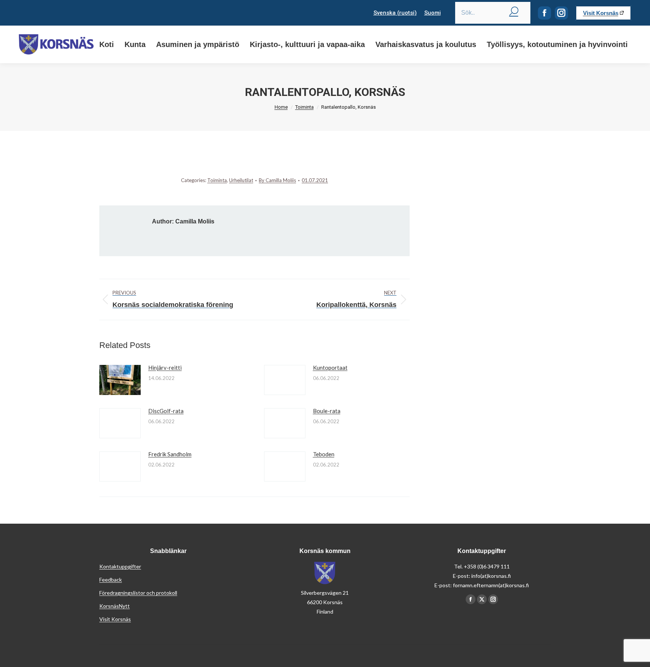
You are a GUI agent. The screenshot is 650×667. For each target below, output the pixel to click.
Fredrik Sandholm (169, 454)
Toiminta (217, 180)
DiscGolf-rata (166, 410)
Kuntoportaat (330, 367)
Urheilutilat (241, 180)
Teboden (323, 454)
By (277, 180)
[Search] (514, 11)
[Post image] (120, 380)
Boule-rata (326, 410)
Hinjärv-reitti (165, 367)
